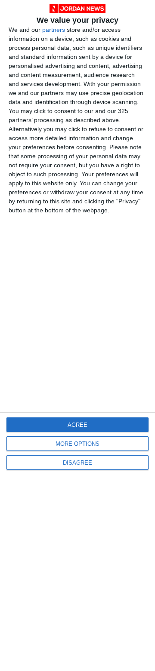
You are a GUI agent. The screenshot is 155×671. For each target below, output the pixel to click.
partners (53, 30)
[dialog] (77, 335)
